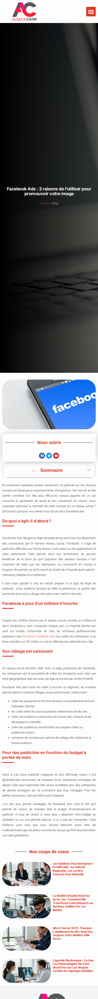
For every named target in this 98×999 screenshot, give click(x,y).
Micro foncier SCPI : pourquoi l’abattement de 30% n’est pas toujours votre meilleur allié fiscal (73, 933)
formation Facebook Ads (38, 636)
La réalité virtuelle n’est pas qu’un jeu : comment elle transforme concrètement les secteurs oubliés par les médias (73, 903)
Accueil (45, 203)
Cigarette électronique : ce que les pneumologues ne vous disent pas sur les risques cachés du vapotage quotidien (73, 966)
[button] (91, 11)
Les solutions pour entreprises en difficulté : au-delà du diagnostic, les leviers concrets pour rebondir (73, 869)
